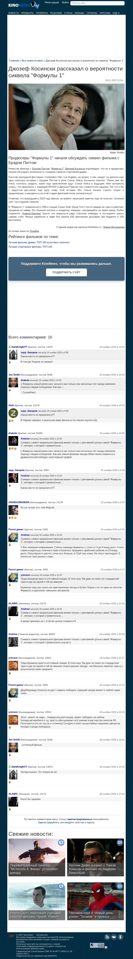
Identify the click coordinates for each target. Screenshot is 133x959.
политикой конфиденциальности (31, 946)
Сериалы (92, 13)
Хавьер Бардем (31, 213)
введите (69, 822)
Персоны (105, 13)
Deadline (34, 231)
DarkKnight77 (19, 346)
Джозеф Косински (75, 168)
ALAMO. (13, 603)
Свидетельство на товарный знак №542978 (36, 956)
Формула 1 (57, 168)
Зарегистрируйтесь (48, 822)
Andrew (25, 438)
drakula (25, 380)
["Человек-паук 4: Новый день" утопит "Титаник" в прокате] (95, 901)
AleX (11, 405)
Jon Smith (14, 374)
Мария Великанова (114, 227)
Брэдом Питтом (41, 168)
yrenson (25, 575)
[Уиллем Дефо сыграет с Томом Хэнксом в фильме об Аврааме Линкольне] (95, 858)
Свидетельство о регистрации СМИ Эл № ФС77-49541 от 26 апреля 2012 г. (44, 952)
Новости (13, 13)
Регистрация (52, 2)
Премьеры (27, 13)
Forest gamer (16, 529)
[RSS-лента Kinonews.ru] (107, 937)
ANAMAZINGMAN (18, 502)
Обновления (42, 935)
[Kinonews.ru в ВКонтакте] (114, 937)
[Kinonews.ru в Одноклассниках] (120, 937)
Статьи (68, 13)
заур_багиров (29, 352)
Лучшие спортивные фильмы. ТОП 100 (30, 246)
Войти (65, 2)
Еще (115, 13)
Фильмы (79, 13)
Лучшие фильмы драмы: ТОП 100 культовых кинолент (39, 242)
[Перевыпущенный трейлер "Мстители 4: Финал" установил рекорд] (36, 858)
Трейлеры (42, 13)
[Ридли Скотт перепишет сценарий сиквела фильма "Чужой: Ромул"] (36, 901)
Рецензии (56, 13)
